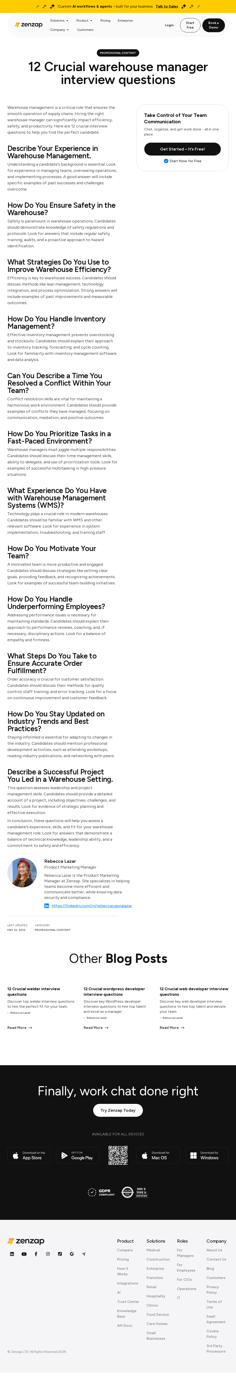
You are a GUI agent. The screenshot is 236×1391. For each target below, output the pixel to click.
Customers (215, 1278)
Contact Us (216, 1259)
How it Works (122, 1271)
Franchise (155, 1278)
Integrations (127, 1283)
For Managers (185, 1253)
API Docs (124, 1325)
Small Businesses (156, 1336)
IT (178, 1298)
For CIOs (184, 1279)
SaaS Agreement (216, 1319)
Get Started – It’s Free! (182, 149)
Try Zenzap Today (118, 1110)
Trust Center (128, 1301)
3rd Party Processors (216, 1348)
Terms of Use (214, 1304)
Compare (125, 1250)
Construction (158, 1259)
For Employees (186, 1268)
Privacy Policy (212, 1290)
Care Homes (157, 1324)
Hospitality (156, 1296)
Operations (186, 1289)
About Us (214, 1250)
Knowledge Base (126, 1314)
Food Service (158, 1314)
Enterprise (155, 1268)
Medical (153, 1250)
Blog (210, 1268)
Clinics (152, 1305)
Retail (151, 1287)
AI (119, 1292)
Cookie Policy (212, 1334)
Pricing (123, 1259)
